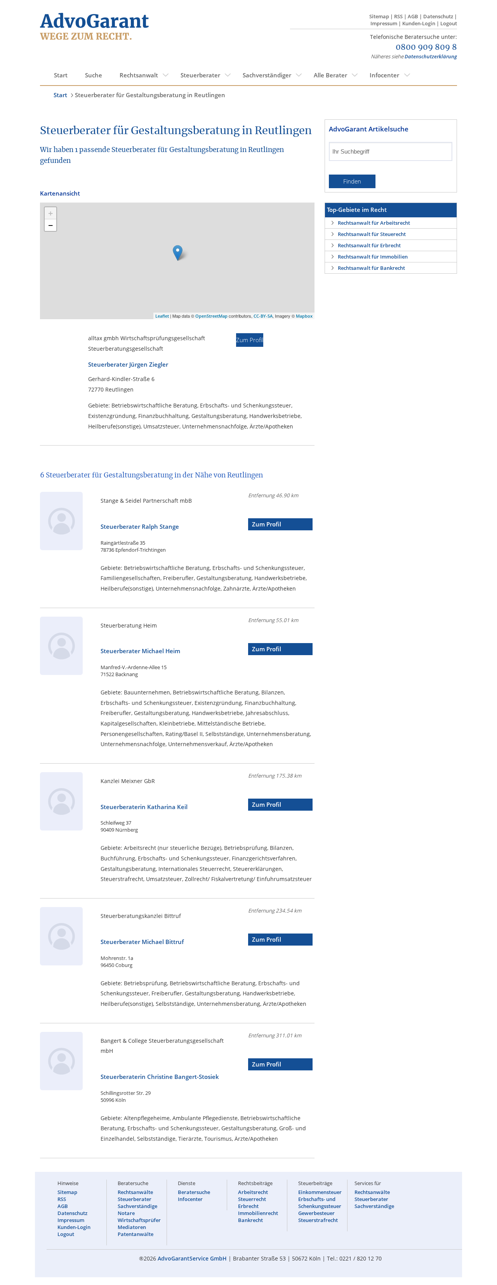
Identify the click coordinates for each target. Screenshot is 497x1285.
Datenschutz (438, 16)
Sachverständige (137, 1206)
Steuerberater (200, 75)
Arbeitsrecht (253, 1192)
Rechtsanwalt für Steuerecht (372, 234)
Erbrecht (248, 1206)
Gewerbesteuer (316, 1213)
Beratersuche (194, 1192)
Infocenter (384, 75)
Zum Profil (249, 340)
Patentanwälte (135, 1234)
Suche (93, 75)
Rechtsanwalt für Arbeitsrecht (374, 222)
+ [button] (50, 213)
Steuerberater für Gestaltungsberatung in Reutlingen (150, 95)
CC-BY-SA (263, 316)
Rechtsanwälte (135, 1192)
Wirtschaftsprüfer (139, 1220)
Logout (448, 23)
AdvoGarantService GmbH (192, 1258)
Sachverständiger (267, 75)
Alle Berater (330, 75)
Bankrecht (250, 1220)
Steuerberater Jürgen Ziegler (128, 364)
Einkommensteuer (320, 1192)
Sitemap (379, 16)
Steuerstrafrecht (318, 1220)
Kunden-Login (418, 23)
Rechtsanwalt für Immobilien (373, 256)
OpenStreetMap (211, 316)
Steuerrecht (252, 1199)
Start (61, 75)
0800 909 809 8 (426, 47)
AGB (413, 16)
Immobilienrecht (258, 1213)
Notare (126, 1213)
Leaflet (162, 316)
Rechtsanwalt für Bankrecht (371, 267)
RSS (398, 16)
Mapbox (304, 316)
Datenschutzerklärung (431, 56)
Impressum (383, 23)
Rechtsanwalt (139, 75)
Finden (352, 181)
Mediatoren (132, 1227)
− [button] (50, 225)
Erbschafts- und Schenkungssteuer (319, 1203)
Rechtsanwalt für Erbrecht (369, 245)
